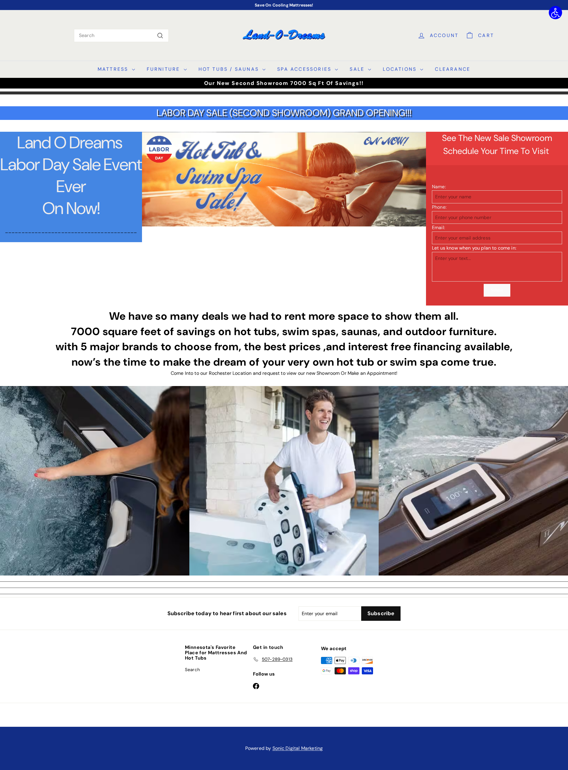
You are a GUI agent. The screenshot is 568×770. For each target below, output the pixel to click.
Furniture (164, 69)
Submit (497, 290)
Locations (401, 69)
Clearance (452, 69)
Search (192, 670)
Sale (358, 69)
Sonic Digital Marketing (297, 748)
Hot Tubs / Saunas (230, 69)
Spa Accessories (305, 69)
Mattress (114, 69)
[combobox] (121, 35)
